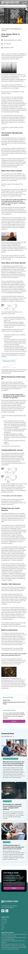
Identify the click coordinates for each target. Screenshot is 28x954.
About (2, 925)
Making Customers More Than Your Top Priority (14, 702)
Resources (3, 923)
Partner (3, 927)
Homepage (4, 919)
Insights (7, 28)
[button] (26, 2)
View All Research (6, 736)
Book (2, 929)
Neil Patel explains (8, 369)
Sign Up (14, 721)
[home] (12, 2)
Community (4, 921)
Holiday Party (6, 700)
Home (2, 28)
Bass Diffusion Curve (9, 266)
